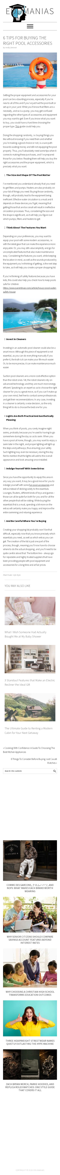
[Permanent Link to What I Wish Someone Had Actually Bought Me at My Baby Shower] (30, 598)
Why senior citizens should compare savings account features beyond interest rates (30, 939)
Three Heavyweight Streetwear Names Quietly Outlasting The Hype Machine (30, 1042)
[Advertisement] (30, 807)
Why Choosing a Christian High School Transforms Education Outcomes (30, 993)
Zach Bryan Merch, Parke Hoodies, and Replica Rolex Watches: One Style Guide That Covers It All (30, 1087)
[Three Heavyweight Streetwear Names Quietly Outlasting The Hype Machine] (30, 1035)
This (17, 126)
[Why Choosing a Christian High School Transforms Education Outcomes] (30, 986)
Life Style (16, 575)
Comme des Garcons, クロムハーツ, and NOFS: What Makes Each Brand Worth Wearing (30, 888)
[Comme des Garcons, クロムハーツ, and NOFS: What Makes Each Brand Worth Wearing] (30, 879)
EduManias (30, 10)
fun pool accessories (39, 484)
